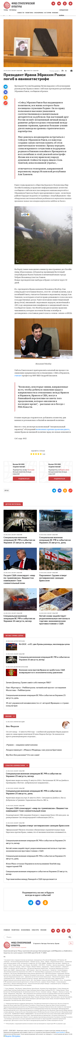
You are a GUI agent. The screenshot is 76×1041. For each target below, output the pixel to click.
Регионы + (12, 12)
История (47, 12)
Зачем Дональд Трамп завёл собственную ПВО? (28, 682)
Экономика (38, 12)
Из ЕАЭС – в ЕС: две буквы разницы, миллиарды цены (44, 644)
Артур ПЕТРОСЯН (19, 641)
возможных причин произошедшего (52, 429)
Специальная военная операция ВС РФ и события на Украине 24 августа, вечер (19, 618)
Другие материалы (13, 504)
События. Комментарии (15, 765)
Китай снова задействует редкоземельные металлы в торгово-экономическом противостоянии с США (54, 619)
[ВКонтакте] (6, 92)
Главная (7, 930)
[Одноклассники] (6, 98)
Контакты (50, 943)
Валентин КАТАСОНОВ (21, 666)
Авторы (44, 943)
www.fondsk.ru (60, 1032)
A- (66, 71)
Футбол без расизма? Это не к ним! (22, 755)
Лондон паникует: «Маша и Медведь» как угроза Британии (34, 750)
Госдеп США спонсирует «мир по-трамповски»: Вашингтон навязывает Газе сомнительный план (19, 579)
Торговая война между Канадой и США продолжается (31, 879)
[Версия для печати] (71, 70)
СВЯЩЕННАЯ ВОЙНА (63, 12)
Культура (35, 930)
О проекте (37, 943)
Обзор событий (17, 70)
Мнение (55, 12)
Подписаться (23, 479)
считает (18, 376)
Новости (20, 12)
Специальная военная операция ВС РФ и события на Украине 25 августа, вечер (19, 540)
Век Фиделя (12, 726)
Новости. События (32, 70)
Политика (29, 12)
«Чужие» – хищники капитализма (22, 745)
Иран (7, 490)
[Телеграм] (6, 87)
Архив (57, 943)
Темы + (6, 12)
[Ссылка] (6, 103)
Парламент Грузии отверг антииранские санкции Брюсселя (53, 578)
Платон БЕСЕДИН (19, 721)
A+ (63, 70)
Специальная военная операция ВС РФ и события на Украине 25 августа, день (55, 540)
